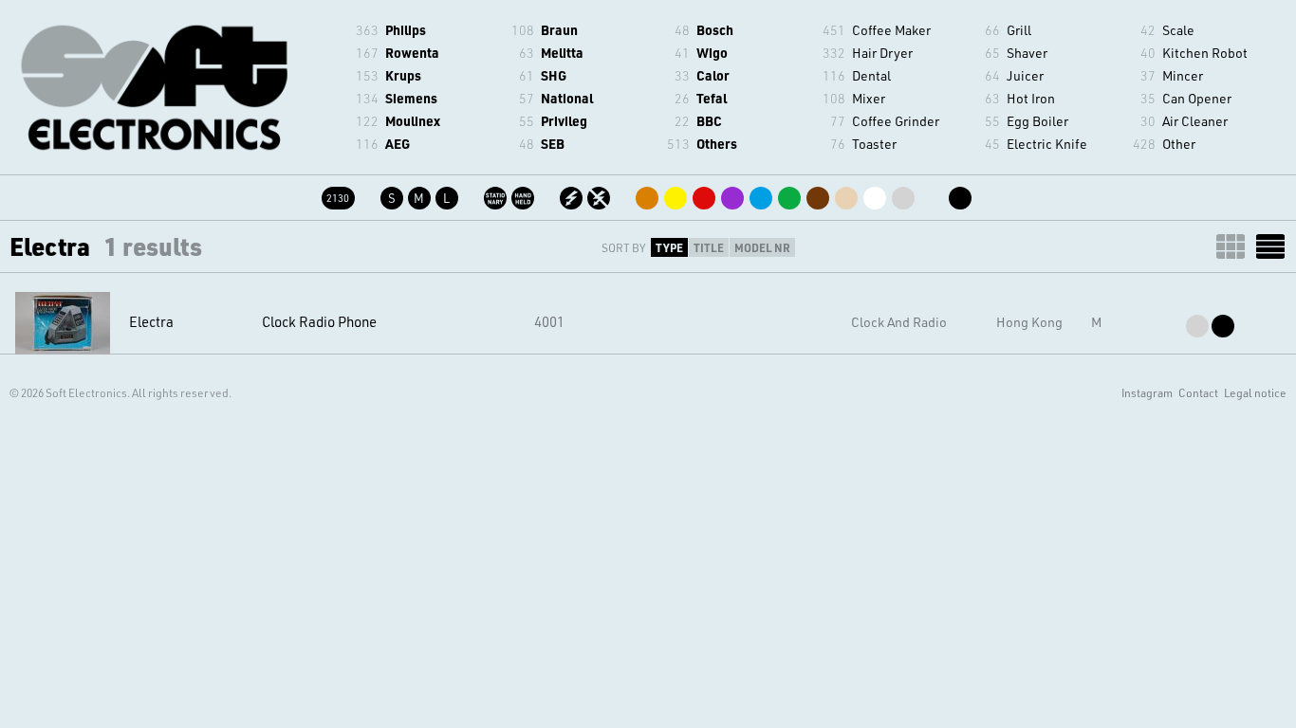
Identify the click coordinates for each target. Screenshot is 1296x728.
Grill (1019, 30)
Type (669, 247)
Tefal (711, 98)
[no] (600, 194)
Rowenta (412, 53)
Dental (871, 75)
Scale (1178, 30)
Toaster (874, 144)
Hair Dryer (882, 53)
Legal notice (1255, 392)
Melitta (562, 53)
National (567, 98)
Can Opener (1196, 98)
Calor (713, 75)
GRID (1230, 246)
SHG (553, 75)
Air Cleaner (1195, 121)
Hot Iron (1031, 98)
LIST (1270, 246)
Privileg (564, 121)
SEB (553, 144)
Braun (559, 30)
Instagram (1147, 392)
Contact (1198, 392)
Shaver (1027, 53)
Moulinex (412, 121)
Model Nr (762, 247)
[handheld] (524, 194)
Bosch (714, 30)
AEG (397, 144)
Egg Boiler (1037, 121)
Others (716, 144)
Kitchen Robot (1205, 53)
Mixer (868, 98)
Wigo (712, 53)
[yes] (572, 194)
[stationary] (496, 194)
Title (709, 247)
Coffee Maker (891, 30)
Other (1178, 144)
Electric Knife (1047, 144)
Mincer (1182, 75)
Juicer (1025, 75)
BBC (709, 121)
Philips (405, 30)
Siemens (411, 98)
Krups (403, 75)
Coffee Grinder (895, 121)
